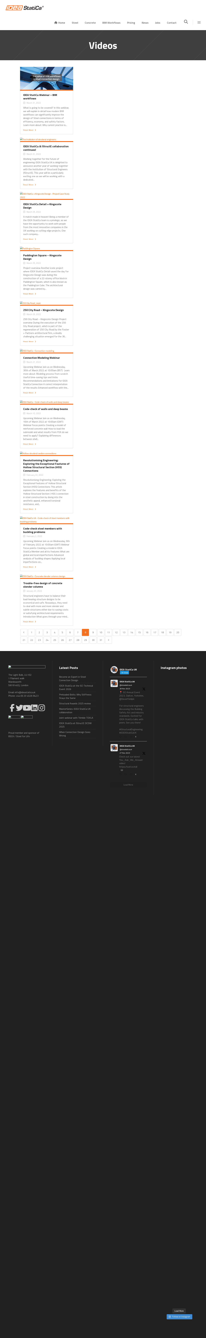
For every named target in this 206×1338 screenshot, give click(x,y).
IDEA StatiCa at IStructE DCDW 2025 (75, 724)
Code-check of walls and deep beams (45, 409)
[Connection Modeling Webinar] (37, 350)
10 (101, 632)
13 (124, 632)
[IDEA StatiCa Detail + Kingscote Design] (46, 195)
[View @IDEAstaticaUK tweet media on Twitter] (122, 770)
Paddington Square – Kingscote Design (42, 257)
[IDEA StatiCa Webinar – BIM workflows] (46, 78)
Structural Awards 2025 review (75, 703)
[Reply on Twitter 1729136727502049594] (121, 774)
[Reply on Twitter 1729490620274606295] (121, 737)
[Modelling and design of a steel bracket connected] (192, 1164)
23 (39, 640)
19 (170, 632)
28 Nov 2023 (125, 688)
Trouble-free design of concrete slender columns (42, 585)
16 (147, 632)
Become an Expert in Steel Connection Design (72, 678)
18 (162, 632)
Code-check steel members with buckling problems (42, 530)
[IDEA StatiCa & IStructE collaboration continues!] (38, 139)
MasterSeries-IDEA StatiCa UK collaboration (75, 710)
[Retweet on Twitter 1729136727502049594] (126, 774)
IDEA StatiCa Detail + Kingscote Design (42, 206)
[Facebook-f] (12, 708)
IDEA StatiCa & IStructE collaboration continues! (46, 148)
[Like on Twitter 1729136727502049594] (132, 774)
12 (116, 632)
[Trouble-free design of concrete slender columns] (42, 576)
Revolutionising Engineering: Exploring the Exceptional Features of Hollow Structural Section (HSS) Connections (46, 465)
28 (77, 640)
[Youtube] (27, 708)
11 (108, 632)
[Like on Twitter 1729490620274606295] (132, 737)
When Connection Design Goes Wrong (74, 733)
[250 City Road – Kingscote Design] (30, 302)
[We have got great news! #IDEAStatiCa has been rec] (166, 1003)
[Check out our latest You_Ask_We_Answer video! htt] (179, 688)
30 (93, 640)
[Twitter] (19, 708)
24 (47, 640)
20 (177, 632)
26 (62, 640)
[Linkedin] (34, 708)
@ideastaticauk (126, 685)
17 (154, 632)
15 (139, 632)
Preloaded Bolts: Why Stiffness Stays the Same (75, 696)
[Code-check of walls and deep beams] (44, 401)
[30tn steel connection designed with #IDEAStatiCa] (179, 985)
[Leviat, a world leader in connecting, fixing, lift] (192, 1051)
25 (54, 640)
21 (24, 640)
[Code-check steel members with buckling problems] (46, 519)
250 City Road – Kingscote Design (43, 310)
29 (85, 640)
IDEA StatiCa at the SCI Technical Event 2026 (76, 687)
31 (101, 640)
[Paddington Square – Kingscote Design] (30, 248)
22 (31, 640)
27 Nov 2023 (125, 752)
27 (70, 640)
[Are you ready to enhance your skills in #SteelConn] (166, 761)
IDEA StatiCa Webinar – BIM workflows (40, 96)
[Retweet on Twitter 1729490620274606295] (126, 737)
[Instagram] (41, 708)
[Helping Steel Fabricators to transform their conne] (166, 1217)
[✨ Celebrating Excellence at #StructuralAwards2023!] (192, 825)
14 (131, 632)
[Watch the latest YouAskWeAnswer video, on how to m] (179, 1181)
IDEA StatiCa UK (127, 681)
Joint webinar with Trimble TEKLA (76, 718)
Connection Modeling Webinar (41, 358)
